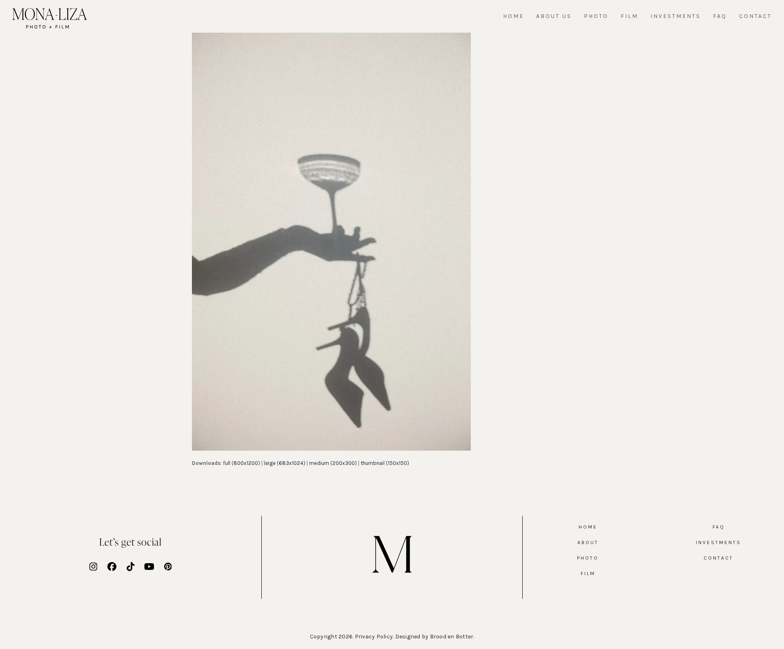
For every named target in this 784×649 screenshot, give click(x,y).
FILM (588, 573)
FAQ (719, 527)
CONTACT (718, 558)
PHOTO (588, 558)
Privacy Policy (374, 636)
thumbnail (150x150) (385, 463)
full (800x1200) (241, 463)
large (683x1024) (284, 463)
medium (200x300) (333, 463)
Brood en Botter (452, 636)
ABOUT (588, 542)
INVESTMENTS (718, 542)
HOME (588, 527)
